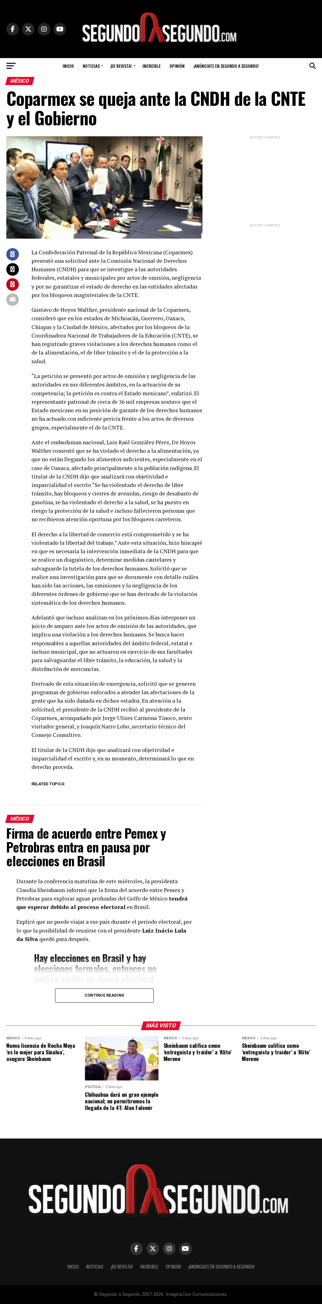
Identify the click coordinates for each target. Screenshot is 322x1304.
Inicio (68, 65)
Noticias (91, 65)
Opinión (177, 65)
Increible (151, 65)
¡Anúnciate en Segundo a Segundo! (226, 65)
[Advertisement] (265, 179)
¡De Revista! (121, 65)
